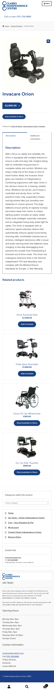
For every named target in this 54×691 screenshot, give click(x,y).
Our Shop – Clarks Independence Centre (26, 518)
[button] (48, 41)
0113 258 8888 (13, 560)
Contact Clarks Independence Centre (24, 532)
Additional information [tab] (35, 137)
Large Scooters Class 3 (30, 126)
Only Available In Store (14, 117)
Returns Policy (14, 537)
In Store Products (16, 26)
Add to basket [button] (27, 324)
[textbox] (27, 503)
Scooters (42, 126)
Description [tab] (11, 136)
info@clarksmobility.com (13, 557)
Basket (41, 684)
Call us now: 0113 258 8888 (17, 16)
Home (7, 26)
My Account (13, 527)
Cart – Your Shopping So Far (21, 522)
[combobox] (27, 503)
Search (27, 687)
